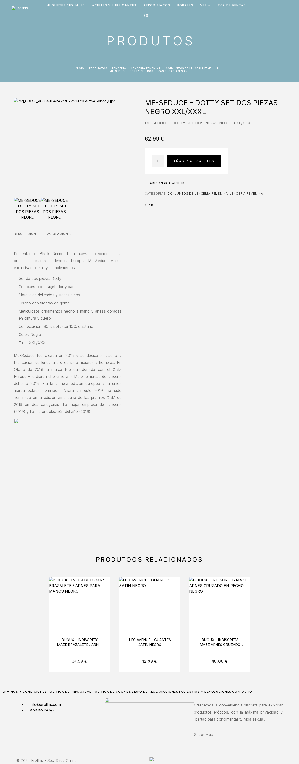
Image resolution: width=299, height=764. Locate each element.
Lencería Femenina (146, 68)
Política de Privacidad (70, 691)
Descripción (25, 234)
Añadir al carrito (194, 161)
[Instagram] (149, 754)
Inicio (79, 68)
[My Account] (264, 10)
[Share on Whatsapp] (178, 205)
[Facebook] (146, 754)
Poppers (185, 5)
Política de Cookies (112, 691)
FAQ (182, 691)
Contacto (242, 691)
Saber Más (203, 734)
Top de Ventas (232, 5)
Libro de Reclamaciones (155, 691)
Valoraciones (59, 234)
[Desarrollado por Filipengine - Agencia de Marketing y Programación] (161, 760)
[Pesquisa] (254, 10)
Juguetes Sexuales (66, 5)
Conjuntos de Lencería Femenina (192, 68)
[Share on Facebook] (160, 205)
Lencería (119, 68)
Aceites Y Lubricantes (114, 5)
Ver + (205, 5)
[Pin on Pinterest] (172, 205)
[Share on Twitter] (166, 205)
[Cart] (285, 10)
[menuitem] (146, 16)
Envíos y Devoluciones (209, 691)
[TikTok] (152, 754)
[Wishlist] (275, 10)
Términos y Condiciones (23, 691)
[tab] (25, 237)
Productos (98, 68)
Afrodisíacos (156, 5)
